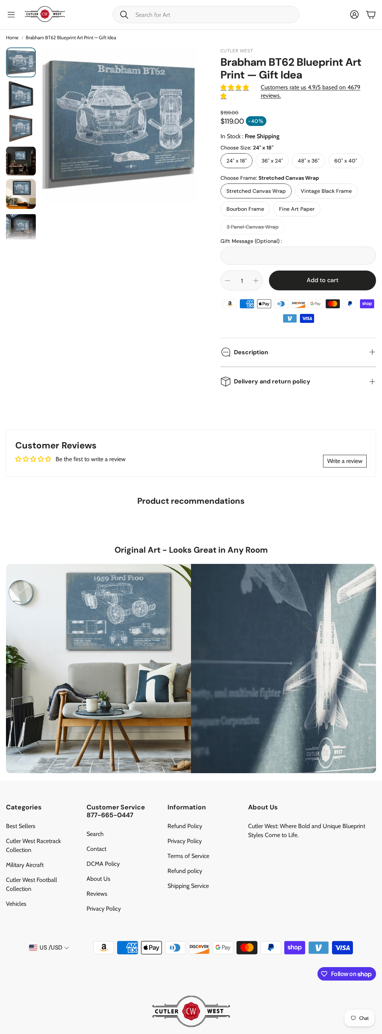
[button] (206, 14)
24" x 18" (236, 160)
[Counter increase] (256, 280)
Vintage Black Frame (326, 191)
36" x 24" (272, 160)
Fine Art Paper (296, 209)
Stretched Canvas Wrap (256, 191)
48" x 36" (308, 160)
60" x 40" (345, 160)
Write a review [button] (345, 460)
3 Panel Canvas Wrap (252, 226)
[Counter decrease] (227, 280)
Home (12, 37)
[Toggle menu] (11, 14)
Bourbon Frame (245, 209)
